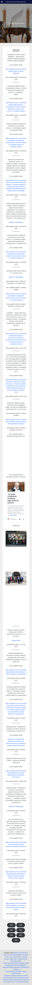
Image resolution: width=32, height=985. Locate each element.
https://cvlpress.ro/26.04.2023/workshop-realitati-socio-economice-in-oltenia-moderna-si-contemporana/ (16, 672)
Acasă (6, 957)
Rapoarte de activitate (19, 967)
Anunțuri (6, 959)
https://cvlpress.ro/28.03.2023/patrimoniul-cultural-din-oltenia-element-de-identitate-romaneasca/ (16, 844)
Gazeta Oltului (16, 640)
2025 (20, 925)
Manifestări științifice (16, 961)
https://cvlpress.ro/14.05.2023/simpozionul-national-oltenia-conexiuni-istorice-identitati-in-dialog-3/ (16, 421)
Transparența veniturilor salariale (12, 975)
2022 (11, 935)
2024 (11, 930)
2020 (16, 940)
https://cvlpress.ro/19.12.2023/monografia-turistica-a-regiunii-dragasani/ (16, 71)
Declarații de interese (12, 977)
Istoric (10, 957)
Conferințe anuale (22, 959)
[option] (16, 538)
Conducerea (6, 963)
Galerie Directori (17, 957)
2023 (20, 930)
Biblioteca (23, 965)
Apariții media (13, 959)
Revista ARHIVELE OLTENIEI (14, 971)
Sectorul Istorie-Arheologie (17, 963)
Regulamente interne (23, 977)
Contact (25, 957)
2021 (20, 935)
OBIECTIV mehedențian (16, 222)
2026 (11, 925)
